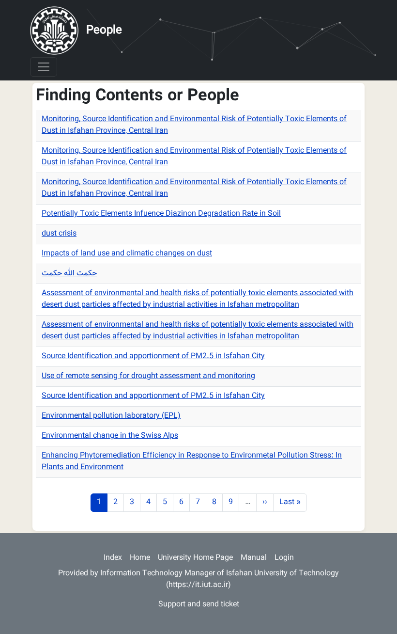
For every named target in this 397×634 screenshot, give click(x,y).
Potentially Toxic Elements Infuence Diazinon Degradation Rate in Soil (161, 214)
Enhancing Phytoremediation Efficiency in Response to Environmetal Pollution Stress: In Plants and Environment (192, 462)
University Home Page (195, 558)
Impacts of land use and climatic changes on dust (127, 254)
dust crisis (59, 234)
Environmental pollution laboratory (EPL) (111, 416)
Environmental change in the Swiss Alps (110, 436)
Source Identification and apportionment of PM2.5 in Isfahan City (153, 356)
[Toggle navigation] (43, 67)
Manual (254, 558)
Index (113, 558)
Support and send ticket (198, 605)
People (104, 30)
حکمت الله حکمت (69, 274)
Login (284, 558)
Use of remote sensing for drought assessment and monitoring (148, 376)
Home (140, 558)
